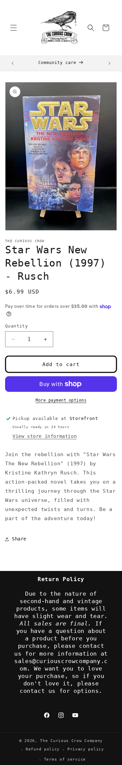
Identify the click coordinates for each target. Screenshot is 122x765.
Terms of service (65, 759)
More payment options (61, 400)
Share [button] (19, 538)
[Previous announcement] (12, 63)
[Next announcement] (109, 63)
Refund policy (43, 749)
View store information (45, 436)
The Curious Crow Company (71, 741)
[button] (13, 27)
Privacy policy (85, 749)
